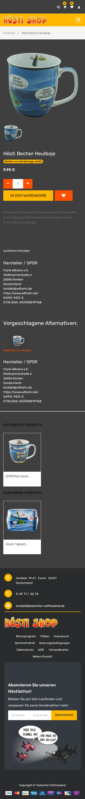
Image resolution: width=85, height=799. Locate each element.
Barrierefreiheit (25, 643)
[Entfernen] (8, 184)
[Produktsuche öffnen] (58, 7)
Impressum (61, 636)
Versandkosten (59, 649)
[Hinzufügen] (27, 184)
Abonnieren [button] (64, 715)
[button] (9, 88)
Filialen (44, 636)
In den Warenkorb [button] (28, 195)
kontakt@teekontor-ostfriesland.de (40, 606)
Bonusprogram (26, 636)
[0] (65, 7)
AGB (41, 649)
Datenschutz (25, 649)
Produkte (9, 33)
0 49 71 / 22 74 (27, 594)
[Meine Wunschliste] (72, 7)
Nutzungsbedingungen (54, 643)
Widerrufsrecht (42, 656)
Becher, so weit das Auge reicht (23, 161)
